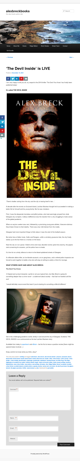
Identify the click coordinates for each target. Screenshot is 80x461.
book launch (16, 358)
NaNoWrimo (9, 364)
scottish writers (28, 366)
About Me (16, 46)
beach (69, 357)
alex (37, 368)
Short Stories (45, 46)
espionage (29, 360)
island (32, 362)
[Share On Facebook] (8, 79)
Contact (65, 46)
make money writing (59, 362)
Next (72, 57)
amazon (58, 357)
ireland (28, 362)
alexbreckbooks (18, 11)
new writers (28, 364)
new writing (35, 364)
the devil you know (61, 366)
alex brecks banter (50, 357)
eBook (34, 344)
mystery (68, 362)
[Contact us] (26, 79)
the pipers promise (16, 368)
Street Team (55, 46)
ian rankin (22, 362)
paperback (25, 344)
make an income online (45, 362)
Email (13, 428)
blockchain (9, 358)
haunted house (51, 360)
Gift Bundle (10, 50)
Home (8, 46)
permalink (51, 368)
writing (22, 357)
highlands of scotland (12, 362)
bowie (47, 358)
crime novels (64, 358)
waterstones (30, 368)
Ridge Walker (34, 46)
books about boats (26, 358)
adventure (34, 357)
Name (13, 418)
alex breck (41, 357)
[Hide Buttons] (1, 139)
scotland (63, 364)
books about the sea (38, 358)
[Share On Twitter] (13, 79)
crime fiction (56, 358)
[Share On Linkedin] (17, 79)
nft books (42, 364)
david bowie (22, 360)
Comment (13, 389)
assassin (64, 357)
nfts (47, 364)
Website (12, 438)
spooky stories (37, 366)
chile (50, 358)
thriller (24, 368)
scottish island (18, 366)
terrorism (52, 366)
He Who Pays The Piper (63, 360)
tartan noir (46, 366)
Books (24, 46)
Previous (9, 57)
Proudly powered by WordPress (40, 454)
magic (36, 362)
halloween (43, 360)
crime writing (14, 360)
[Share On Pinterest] (21, 79)
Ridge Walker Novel (54, 364)
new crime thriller (19, 364)
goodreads (36, 360)
